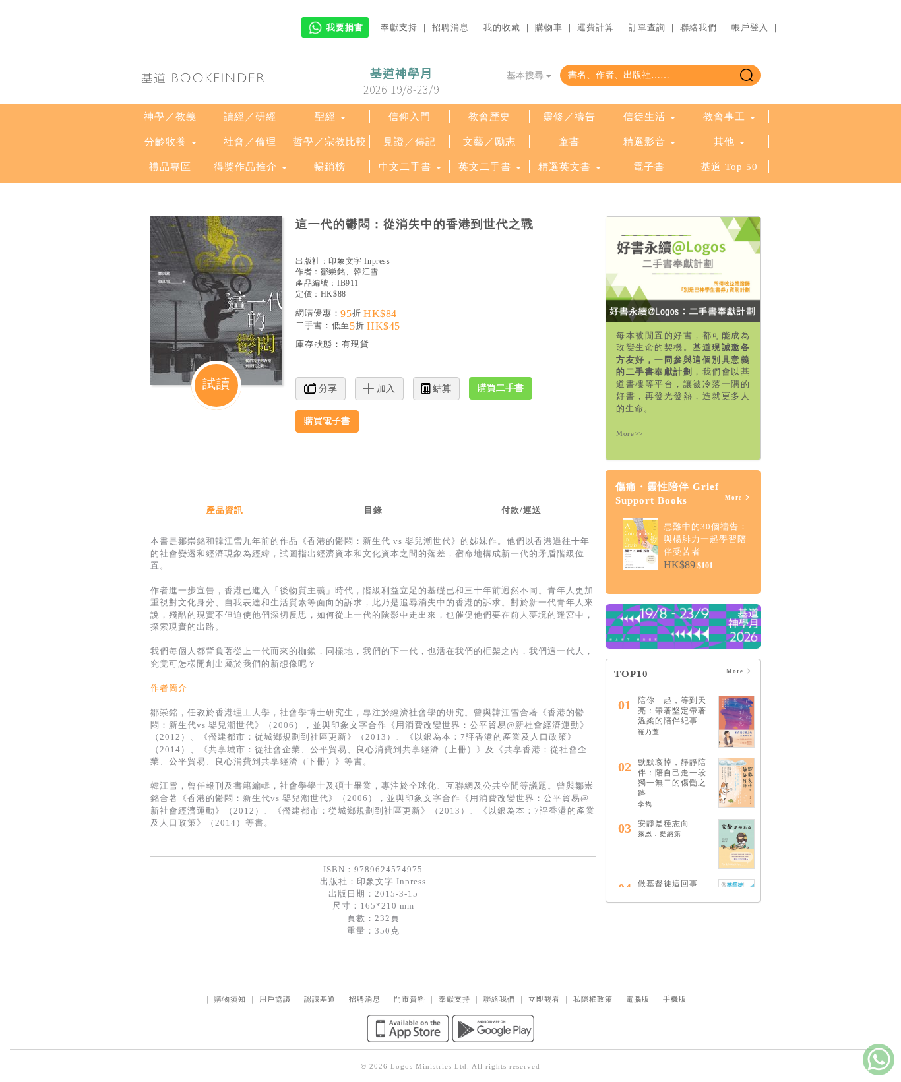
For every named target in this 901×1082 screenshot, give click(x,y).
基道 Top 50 (729, 167)
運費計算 (595, 27)
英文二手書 (486, 167)
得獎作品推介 (245, 167)
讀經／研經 (250, 116)
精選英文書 (566, 167)
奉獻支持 (399, 27)
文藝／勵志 (489, 141)
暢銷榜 (330, 167)
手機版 (675, 999)
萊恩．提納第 (659, 833)
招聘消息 (450, 27)
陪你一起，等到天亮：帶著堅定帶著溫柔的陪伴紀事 (672, 710)
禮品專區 (170, 167)
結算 (440, 389)
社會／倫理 (250, 141)
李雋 (645, 804)
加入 (384, 389)
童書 (569, 141)
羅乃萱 (649, 731)
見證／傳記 (409, 141)
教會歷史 (489, 116)
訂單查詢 (647, 27)
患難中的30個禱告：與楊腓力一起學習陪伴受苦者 (706, 539)
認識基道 (320, 999)
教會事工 (724, 116)
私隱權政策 (593, 999)
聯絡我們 (698, 27)
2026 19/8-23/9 (401, 81)
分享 (326, 389)
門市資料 (409, 999)
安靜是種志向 (663, 823)
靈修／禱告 (569, 116)
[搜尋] (746, 75)
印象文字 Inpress (359, 261)
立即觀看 (544, 999)
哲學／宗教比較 (330, 141)
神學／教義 (170, 116)
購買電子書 (327, 421)
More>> (629, 433)
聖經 (325, 116)
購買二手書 (501, 388)
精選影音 (644, 141)
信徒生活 (644, 116)
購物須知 (230, 999)
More (734, 498)
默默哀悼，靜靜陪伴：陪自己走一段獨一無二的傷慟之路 (672, 778)
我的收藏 (501, 27)
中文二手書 (407, 167)
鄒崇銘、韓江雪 (350, 271)
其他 (724, 141)
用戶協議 (275, 999)
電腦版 (638, 999)
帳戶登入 (749, 27)
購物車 (549, 27)
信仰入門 (409, 116)
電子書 (649, 167)
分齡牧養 (165, 141)
